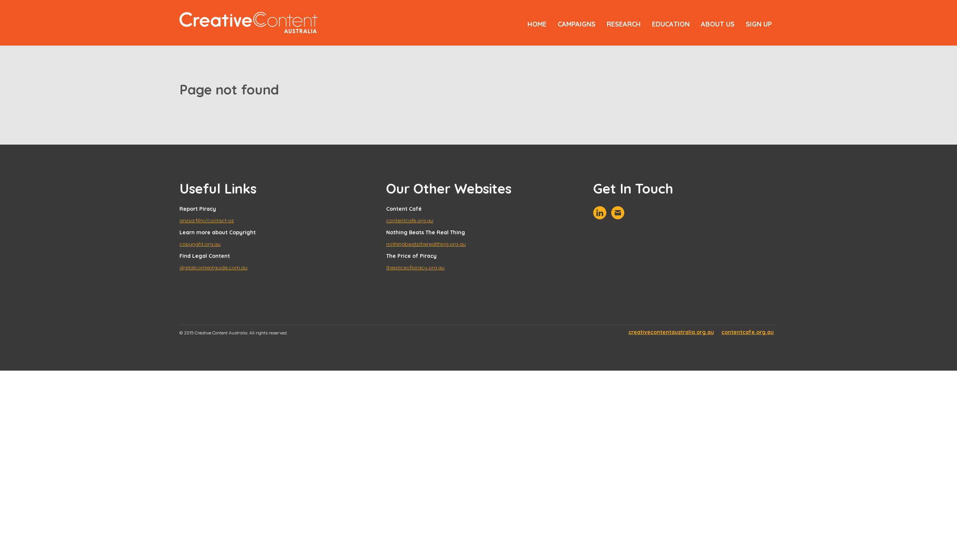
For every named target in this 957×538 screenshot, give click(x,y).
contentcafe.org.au (409, 220)
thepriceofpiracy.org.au (415, 267)
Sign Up (759, 24)
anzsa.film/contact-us (206, 220)
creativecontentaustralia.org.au (671, 332)
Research (624, 24)
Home (537, 24)
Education (671, 24)
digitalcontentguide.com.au (213, 267)
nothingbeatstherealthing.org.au (426, 244)
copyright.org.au (200, 244)
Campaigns (577, 24)
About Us (718, 24)
